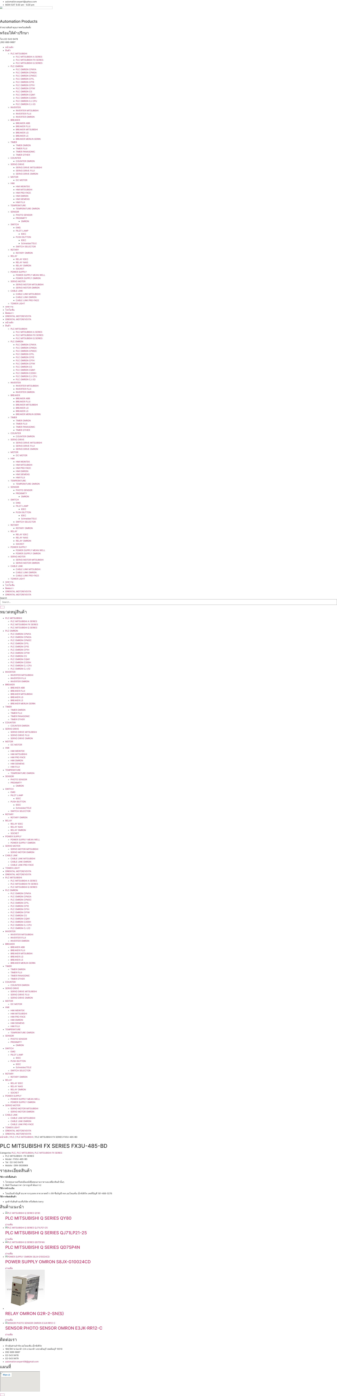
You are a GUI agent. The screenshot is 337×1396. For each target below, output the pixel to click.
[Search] (2, 607)
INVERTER (16, 107)
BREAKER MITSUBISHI (27, 129)
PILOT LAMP (22, 230)
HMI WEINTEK (23, 186)
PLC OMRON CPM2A (26, 72)
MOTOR (14, 177)
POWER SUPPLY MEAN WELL (30, 275)
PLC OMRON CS (24, 91)
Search (3, 598)
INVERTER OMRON (25, 116)
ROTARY (15, 249)
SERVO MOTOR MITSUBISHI (29, 284)
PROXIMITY (21, 218)
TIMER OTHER (23, 154)
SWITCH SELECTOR (26, 246)
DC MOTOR (21, 180)
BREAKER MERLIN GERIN (28, 139)
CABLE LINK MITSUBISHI (28, 294)
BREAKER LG (22, 132)
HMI (12, 183)
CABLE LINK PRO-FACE (27, 300)
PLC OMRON (17, 66)
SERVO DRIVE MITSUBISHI (29, 167)
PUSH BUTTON (23, 237)
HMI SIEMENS (23, 199)
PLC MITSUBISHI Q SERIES (29, 63)
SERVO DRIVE (17, 164)
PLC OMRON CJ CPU (26, 101)
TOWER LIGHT (18, 303)
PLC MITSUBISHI (19, 53)
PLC (12, 1137)
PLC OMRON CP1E (25, 82)
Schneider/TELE (29, 243)
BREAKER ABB (23, 123)
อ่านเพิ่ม (9, 1224)
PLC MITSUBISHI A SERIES (29, 56)
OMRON (25, 221)
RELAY (14, 256)
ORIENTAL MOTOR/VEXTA (18, 316)
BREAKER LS (22, 135)
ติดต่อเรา (9, 313)
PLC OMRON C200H (26, 97)
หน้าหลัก (9, 47)
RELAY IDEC (22, 259)
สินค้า (8, 50)
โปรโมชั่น (9, 309)
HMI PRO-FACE (23, 192)
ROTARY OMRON (24, 253)
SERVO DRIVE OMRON (27, 173)
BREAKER (15, 120)
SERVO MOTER (18, 281)
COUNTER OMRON (25, 161)
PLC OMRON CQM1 (25, 94)
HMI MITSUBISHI (24, 189)
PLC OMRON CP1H (25, 85)
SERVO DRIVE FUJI (25, 170)
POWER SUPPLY (19, 271)
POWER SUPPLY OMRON (28, 278)
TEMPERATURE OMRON (28, 208)
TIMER (14, 142)
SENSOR (15, 211)
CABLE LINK (17, 290)
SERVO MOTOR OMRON (27, 287)
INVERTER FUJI (23, 113)
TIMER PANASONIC (25, 151)
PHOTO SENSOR (24, 215)
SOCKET (20, 268)
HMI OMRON (22, 196)
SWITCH (15, 224)
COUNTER (16, 158)
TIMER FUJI (21, 148)
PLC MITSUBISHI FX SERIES (29, 60)
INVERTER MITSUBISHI (27, 110)
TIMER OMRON (23, 145)
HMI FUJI (20, 202)
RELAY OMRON (23, 265)
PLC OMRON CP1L (25, 79)
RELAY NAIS (22, 262)
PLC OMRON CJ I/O (25, 104)
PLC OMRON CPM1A (26, 69)
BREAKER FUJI (23, 126)
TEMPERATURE (18, 205)
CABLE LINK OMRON (26, 297)
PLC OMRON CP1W (25, 88)
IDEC (23, 234)
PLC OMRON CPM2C (26, 75)
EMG (18, 227)
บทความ (9, 306)
